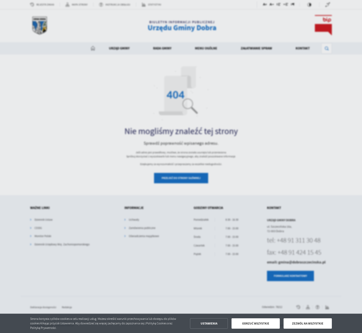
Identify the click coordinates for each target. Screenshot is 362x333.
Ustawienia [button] (209, 323)
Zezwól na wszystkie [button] (307, 323)
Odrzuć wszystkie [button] (255, 323)
